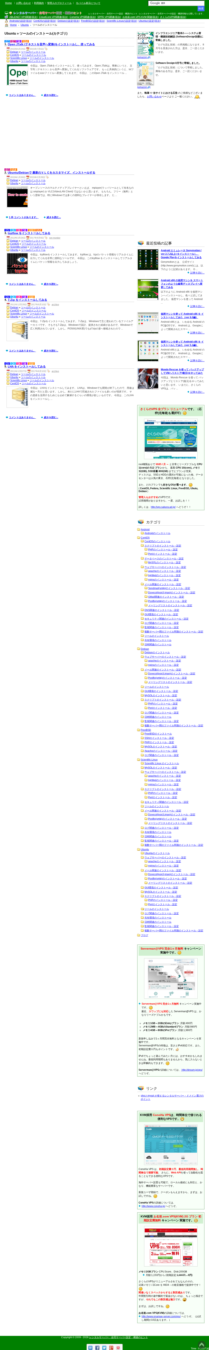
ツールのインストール (33, 52)
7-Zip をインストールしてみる (27, 299)
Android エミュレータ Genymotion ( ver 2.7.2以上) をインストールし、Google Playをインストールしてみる (181, 254)
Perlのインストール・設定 (162, 553)
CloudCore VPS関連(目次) (53, 17)
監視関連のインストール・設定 (162, 627)
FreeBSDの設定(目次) (93, 21)
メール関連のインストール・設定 (163, 584)
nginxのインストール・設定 (163, 579)
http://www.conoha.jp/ (153, 1206)
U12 (38, 230)
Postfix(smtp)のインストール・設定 (167, 601)
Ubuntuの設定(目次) (150, 21)
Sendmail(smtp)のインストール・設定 (169, 588)
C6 (13, 230)
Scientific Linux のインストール (162, 763)
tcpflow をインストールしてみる (29, 233)
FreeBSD (146, 730)
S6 (18, 41)
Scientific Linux (18, 58)
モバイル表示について (88, 3)
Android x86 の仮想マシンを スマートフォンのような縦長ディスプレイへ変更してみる (182, 284)
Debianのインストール (157, 652)
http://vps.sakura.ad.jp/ (163, 507)
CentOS (14, 55)
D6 (19, 230)
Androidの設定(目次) (20, 21)
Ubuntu (14, 61)
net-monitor (54, 238)
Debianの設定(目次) (69, 21)
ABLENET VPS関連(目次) (23, 17)
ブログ (144, 935)
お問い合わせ (23, 3)
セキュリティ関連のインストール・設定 (167, 618)
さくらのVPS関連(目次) (173, 17)
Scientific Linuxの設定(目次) (122, 21)
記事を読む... (197, 272)
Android (145, 529)
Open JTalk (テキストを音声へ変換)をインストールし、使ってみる (51, 44)
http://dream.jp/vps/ (191, 1069)
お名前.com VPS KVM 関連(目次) (140, 17)
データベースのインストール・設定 (164, 558)
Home (8, 3)
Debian (14, 52)
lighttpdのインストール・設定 (164, 575)
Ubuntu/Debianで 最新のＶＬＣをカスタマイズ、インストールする (51, 172)
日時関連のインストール (158, 644)
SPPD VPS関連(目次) (109, 17)
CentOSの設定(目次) (44, 21)
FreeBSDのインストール (158, 733)
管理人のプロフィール (59, 3)
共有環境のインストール (158, 640)
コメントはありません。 (22, 95)
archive (55, 304)
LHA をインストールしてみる (27, 366)
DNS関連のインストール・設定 (162, 610)
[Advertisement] (70, 135)
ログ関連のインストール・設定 (162, 623)
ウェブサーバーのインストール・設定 (165, 567)
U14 (25, 41)
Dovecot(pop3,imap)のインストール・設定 (171, 592)
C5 (7, 230)
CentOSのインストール (157, 541)
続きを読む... (50, 95)
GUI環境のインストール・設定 (161, 614)
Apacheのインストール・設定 (161, 750)
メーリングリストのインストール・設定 (170, 605)
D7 (13, 41)
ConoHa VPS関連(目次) (83, 17)
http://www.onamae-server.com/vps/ (161, 1316)
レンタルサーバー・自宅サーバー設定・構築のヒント (118, 1337)
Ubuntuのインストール (157, 853)
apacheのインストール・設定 (164, 571)
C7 (7, 41)
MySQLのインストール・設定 (164, 562)
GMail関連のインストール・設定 (166, 596)
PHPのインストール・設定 (163, 549)
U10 (31, 230)
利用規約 (39, 3)
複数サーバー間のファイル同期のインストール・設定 (174, 631)
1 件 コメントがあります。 (24, 217)
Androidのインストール (157, 533)
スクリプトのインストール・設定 (163, 545)
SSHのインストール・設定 (159, 738)
